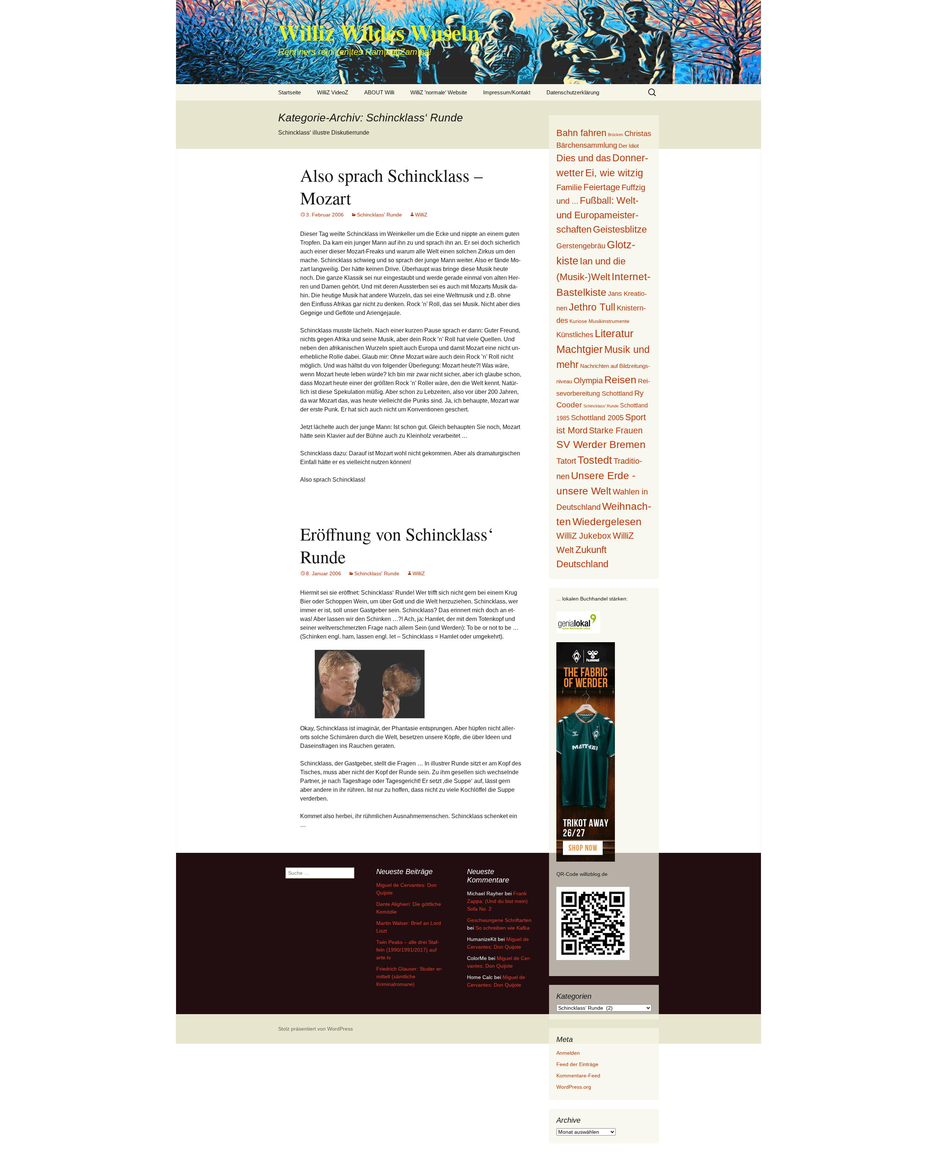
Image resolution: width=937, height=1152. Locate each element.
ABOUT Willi (379, 92)
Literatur (614, 333)
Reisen (620, 379)
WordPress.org (573, 1087)
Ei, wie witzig (614, 172)
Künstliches (574, 335)
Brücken (615, 134)
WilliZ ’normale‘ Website (438, 92)
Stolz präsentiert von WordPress (315, 1029)
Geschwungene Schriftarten (499, 920)
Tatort (566, 461)
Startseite (289, 92)
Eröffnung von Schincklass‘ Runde (396, 545)
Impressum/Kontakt (506, 92)
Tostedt (595, 460)
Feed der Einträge (577, 1064)
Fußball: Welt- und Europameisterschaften (597, 214)
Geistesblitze (620, 229)
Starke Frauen (616, 430)
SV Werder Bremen (601, 444)
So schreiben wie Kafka (502, 928)
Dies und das (583, 158)
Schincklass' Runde (379, 215)
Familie (569, 187)
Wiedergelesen (607, 521)
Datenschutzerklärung (572, 92)
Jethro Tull (592, 307)
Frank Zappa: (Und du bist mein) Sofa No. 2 (497, 901)
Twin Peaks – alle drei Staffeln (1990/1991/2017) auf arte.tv (407, 949)
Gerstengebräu (580, 246)
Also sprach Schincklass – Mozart (391, 186)
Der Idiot (629, 146)
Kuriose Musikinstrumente (600, 321)
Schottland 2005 (597, 418)
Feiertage (601, 187)
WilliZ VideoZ (332, 92)
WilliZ (421, 215)
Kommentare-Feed (578, 1075)
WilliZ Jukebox (583, 536)
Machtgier (579, 349)
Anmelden (568, 1053)
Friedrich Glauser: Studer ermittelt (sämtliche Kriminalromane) (409, 976)
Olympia (588, 380)
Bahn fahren (581, 133)
